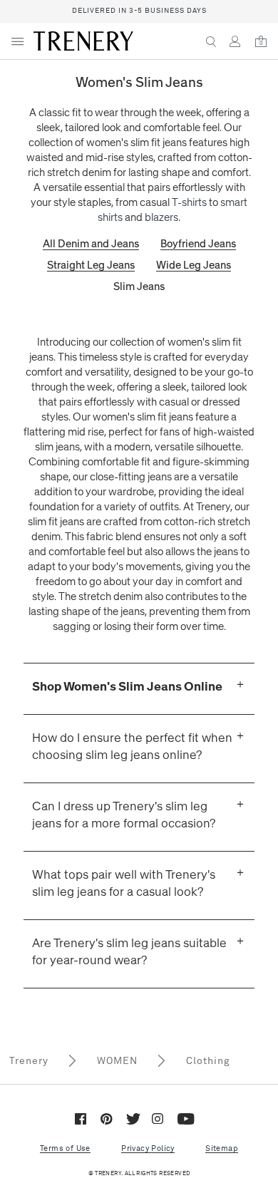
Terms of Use (65, 1148)
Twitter (139, 1122)
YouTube (190, 1122)
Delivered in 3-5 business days (139, 10)
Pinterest (113, 1122)
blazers (161, 217)
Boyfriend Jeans (198, 244)
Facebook (88, 1122)
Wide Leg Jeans (193, 266)
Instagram (164, 1122)
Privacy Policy (148, 1148)
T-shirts (189, 202)
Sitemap (221, 1148)
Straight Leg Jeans (91, 266)
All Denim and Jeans (91, 244)
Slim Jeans (139, 287)
